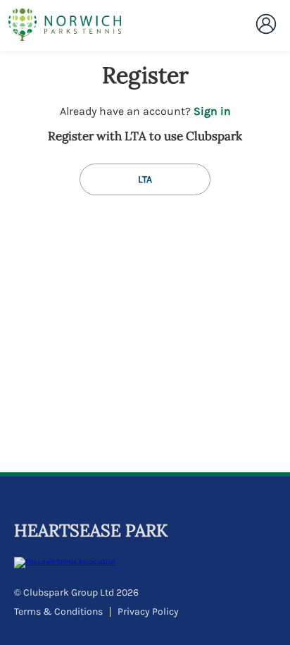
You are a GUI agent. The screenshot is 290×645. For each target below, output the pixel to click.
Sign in (212, 111)
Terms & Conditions (58, 612)
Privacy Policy (148, 612)
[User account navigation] (266, 23)
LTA (145, 179)
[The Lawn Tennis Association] (143, 562)
